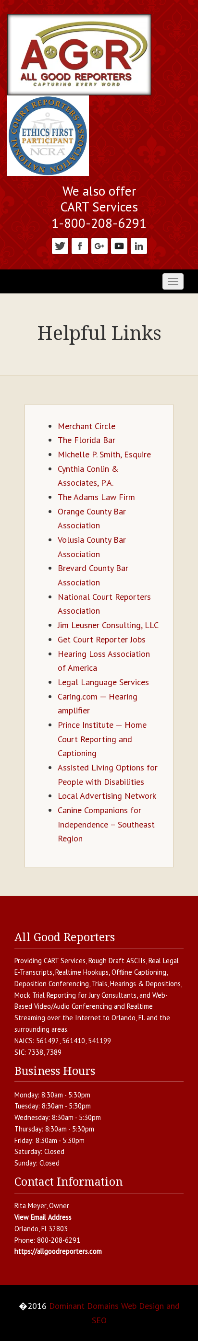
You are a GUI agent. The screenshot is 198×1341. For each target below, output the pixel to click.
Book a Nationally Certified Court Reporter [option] (99, 199)
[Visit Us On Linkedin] (138, 244)
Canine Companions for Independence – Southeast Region (106, 824)
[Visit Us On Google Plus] (99, 244)
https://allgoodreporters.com (58, 1251)
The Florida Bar (86, 439)
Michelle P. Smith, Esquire (104, 454)
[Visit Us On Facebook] (79, 244)
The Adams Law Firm (96, 496)
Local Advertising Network (107, 795)
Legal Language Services (103, 682)
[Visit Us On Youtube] (119, 244)
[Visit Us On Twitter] (60, 244)
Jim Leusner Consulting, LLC (108, 624)
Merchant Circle (86, 425)
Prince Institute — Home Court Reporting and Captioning (102, 738)
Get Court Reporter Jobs (102, 639)
